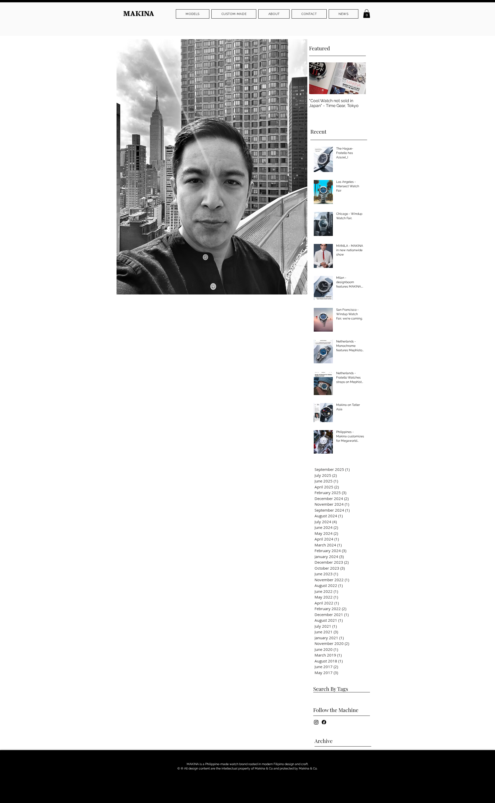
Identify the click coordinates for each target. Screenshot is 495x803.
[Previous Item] (317, 79)
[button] (192, 14)
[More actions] (300, 306)
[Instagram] (316, 722)
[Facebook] (324, 722)
